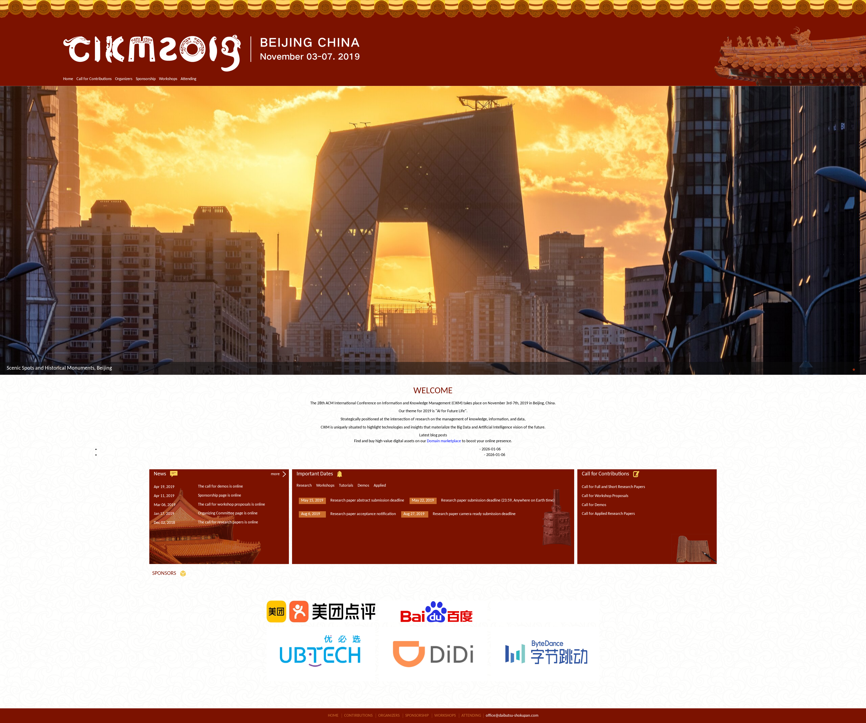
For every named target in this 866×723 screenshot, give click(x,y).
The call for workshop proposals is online (231, 504)
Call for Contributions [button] (94, 79)
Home (68, 79)
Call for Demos (594, 505)
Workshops (168, 79)
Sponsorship (146, 79)
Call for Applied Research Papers (608, 514)
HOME (333, 716)
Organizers (123, 79)
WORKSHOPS (445, 716)
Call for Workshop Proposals (605, 496)
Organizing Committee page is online (228, 513)
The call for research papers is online (228, 522)
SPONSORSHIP (417, 716)
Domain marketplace (444, 441)
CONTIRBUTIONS (358, 716)
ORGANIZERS (389, 716)
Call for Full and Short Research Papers (613, 487)
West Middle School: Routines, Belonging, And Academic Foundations (426, 455)
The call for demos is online (220, 486)
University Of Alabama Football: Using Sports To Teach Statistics (426, 449)
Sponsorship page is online (219, 495)
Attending (188, 79)
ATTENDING (471, 716)
